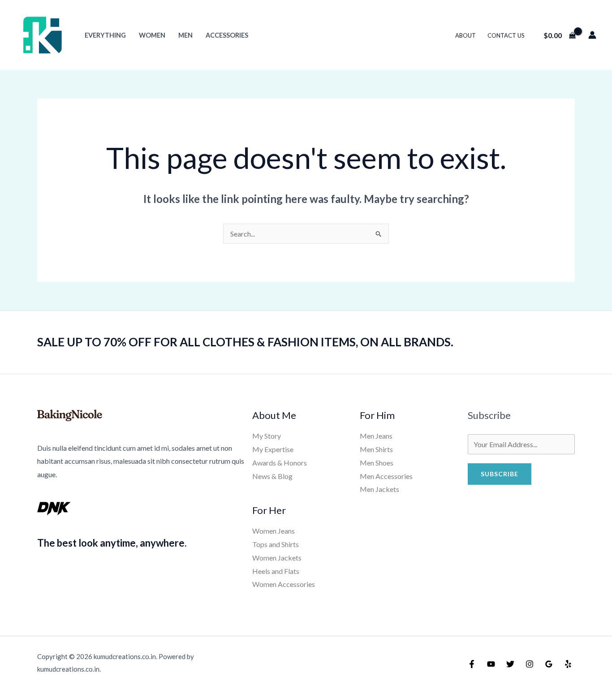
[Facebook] (472, 664)
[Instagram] (530, 664)
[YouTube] (491, 664)
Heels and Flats (275, 571)
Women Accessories (283, 584)
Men (185, 35)
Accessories (227, 35)
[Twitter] (510, 664)
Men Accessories (386, 476)
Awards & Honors (279, 462)
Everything (105, 35)
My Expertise (272, 449)
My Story (266, 435)
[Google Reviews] (549, 664)
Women (152, 35)
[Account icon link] (592, 35)
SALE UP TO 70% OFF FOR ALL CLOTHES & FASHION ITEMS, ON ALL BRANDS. (245, 342)
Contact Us (506, 35)
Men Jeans (376, 435)
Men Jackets (379, 489)
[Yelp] (568, 664)
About (465, 35)
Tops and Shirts (275, 544)
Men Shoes (376, 462)
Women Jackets (277, 557)
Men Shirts (376, 449)
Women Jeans (273, 530)
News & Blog (272, 476)
